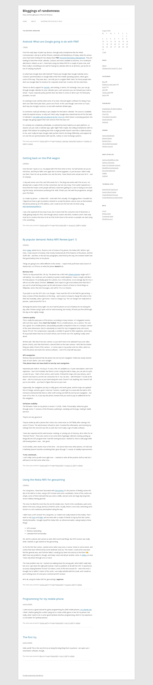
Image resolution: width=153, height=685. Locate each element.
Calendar (65, 141)
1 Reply (25, 47)
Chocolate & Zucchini (109, 117)
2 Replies (26, 163)
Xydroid (105, 176)
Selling (84, 555)
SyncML (47, 87)
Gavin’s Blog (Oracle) (109, 192)
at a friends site (86, 610)
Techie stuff (44, 141)
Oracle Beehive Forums (110, 195)
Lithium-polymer (74, 274)
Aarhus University (108, 163)
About (33, 21)
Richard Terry (106, 141)
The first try (30, 637)
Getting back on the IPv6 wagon (41, 158)
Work (104, 95)
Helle (41, 517)
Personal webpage (108, 171)
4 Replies (26, 245)
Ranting (79, 141)
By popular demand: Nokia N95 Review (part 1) (50, 239)
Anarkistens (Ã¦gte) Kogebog (112, 109)
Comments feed (107, 216)
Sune (34, 517)
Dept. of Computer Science (111, 165)
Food (104, 87)
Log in (104, 211)
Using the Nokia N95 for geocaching (44, 479)
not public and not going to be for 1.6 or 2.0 (48, 117)
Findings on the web (109, 85)
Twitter (104, 173)
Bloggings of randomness (41, 11)
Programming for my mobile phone (43, 598)
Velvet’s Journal (107, 146)
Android (58, 141)
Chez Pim (105, 114)
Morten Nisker (107, 138)
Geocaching (59, 490)
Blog (41, 656)
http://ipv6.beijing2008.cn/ (32, 206)
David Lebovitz (107, 120)
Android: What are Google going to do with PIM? (51, 41)
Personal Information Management (72, 58)
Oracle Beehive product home (112, 198)
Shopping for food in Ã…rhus (51, 21)
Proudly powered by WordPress (33, 675)
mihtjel (30, 144)
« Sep (104, 52)
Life (103, 90)
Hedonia (105, 122)
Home (25, 21)
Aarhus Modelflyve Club (110, 160)
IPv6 (57, 225)
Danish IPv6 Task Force (110, 189)
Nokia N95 (72, 141)
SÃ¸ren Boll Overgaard (109, 144)
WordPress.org (107, 219)
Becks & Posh (106, 111)
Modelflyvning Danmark (110, 168)
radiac (29, 250)
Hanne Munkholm (108, 136)
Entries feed (106, 214)
